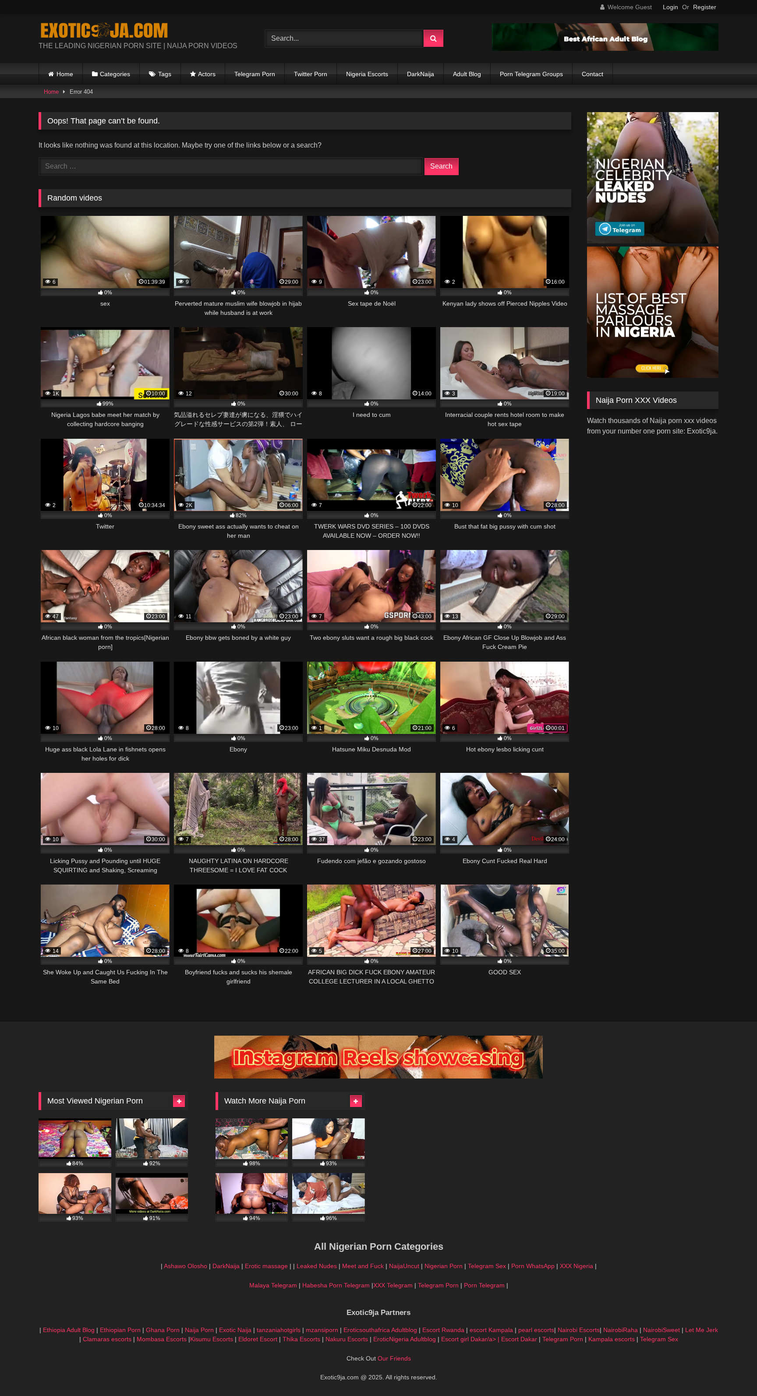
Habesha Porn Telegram (336, 1285)
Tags (164, 74)
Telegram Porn (254, 74)
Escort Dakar (520, 1339)
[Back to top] (729, 1369)
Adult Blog (467, 74)
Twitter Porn (310, 74)
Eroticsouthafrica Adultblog (380, 1329)
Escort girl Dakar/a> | (471, 1339)
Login (670, 7)
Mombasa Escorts (162, 1339)
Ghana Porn (163, 1329)
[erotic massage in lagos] (652, 375)
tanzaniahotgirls (279, 1329)
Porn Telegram (484, 1285)
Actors (207, 74)
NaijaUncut (404, 1265)
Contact (592, 74)
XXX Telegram (393, 1285)
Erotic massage (266, 1265)
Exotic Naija (235, 1329)
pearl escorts (536, 1329)
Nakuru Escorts (346, 1339)
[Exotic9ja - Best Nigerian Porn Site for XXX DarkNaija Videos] (104, 31)
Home (65, 74)
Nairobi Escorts (579, 1329)
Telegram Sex (487, 1265)
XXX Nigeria (576, 1265)
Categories (115, 74)
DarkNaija (420, 74)
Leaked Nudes (317, 1265)
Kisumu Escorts (211, 1339)
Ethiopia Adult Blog (69, 1329)
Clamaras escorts (107, 1339)
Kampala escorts (611, 1339)
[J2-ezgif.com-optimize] (378, 1076)
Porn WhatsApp (533, 1265)
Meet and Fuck (364, 1265)
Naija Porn (199, 1329)
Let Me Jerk (701, 1329)
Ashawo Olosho (185, 1265)
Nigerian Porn (444, 1265)
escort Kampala (491, 1329)
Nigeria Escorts (367, 74)
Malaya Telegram (273, 1285)
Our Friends (394, 1358)
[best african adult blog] (605, 48)
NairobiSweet (661, 1329)
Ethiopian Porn (120, 1329)
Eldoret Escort (258, 1339)
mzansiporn (322, 1329)
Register (704, 7)
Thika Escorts (301, 1339)
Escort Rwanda (443, 1329)
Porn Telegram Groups (531, 74)
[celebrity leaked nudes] (652, 241)
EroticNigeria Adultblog (404, 1339)
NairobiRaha (620, 1329)
